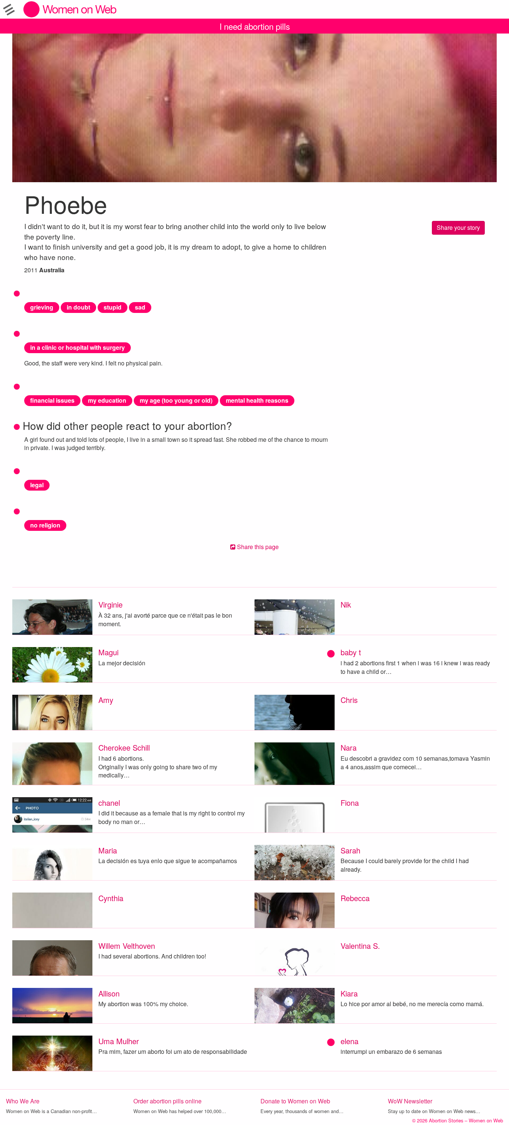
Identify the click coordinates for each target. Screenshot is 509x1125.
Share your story (458, 227)
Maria (107, 850)
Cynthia (110, 898)
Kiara (349, 993)
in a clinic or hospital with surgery (77, 347)
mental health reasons (257, 400)
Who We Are (22, 1101)
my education (107, 400)
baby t (351, 652)
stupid (112, 307)
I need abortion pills (254, 26)
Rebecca (355, 898)
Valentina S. (360, 945)
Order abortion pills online (167, 1101)
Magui (108, 652)
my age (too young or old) (176, 400)
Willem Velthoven (126, 945)
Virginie (110, 604)
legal (37, 485)
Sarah (350, 850)
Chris (349, 699)
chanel (109, 802)
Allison (109, 993)
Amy (105, 699)
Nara (349, 747)
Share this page (257, 546)
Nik (346, 604)
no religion (45, 525)
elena (349, 1041)
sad (140, 307)
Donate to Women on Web (295, 1101)
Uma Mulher (118, 1041)
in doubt (78, 307)
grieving (41, 307)
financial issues (52, 400)
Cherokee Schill (124, 747)
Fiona (350, 802)
